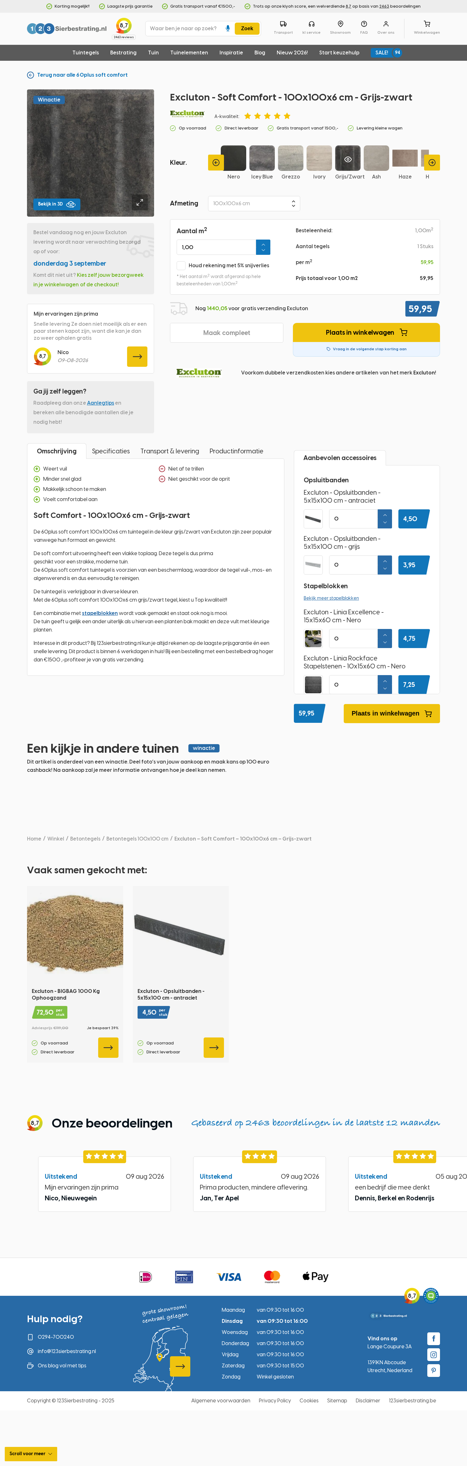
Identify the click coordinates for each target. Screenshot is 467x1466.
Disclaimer (368, 1401)
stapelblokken (100, 613)
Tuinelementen (189, 53)
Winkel (55, 839)
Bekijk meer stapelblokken (331, 598)
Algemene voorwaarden (220, 1401)
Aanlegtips (100, 403)
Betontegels (85, 839)
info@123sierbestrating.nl (67, 1351)
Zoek (247, 28)
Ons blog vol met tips (62, 1366)
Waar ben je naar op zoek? (183, 28)
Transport (283, 32)
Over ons (386, 32)
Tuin (153, 53)
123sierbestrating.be (412, 1401)
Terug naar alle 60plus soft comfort (82, 75)
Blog (259, 53)
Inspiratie (231, 53)
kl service (311, 32)
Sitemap (337, 1401)
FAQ (364, 32)
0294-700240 (56, 1337)
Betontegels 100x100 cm (137, 839)
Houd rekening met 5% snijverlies (229, 265)
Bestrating (123, 53)
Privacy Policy (275, 1401)
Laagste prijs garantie (129, 6)
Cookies (309, 1401)
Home (34, 839)
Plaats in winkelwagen (360, 332)
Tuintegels (85, 53)
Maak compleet (226, 333)
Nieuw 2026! (292, 53)
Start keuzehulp (339, 53)
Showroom (340, 32)
